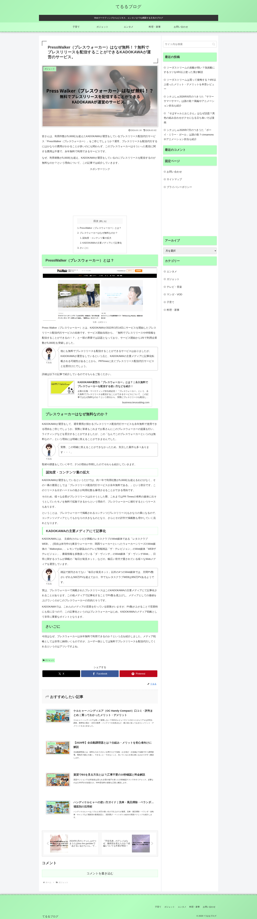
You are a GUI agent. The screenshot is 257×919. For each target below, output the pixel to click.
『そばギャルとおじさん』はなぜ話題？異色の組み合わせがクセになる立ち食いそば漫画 (189, 118)
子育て (158, 907)
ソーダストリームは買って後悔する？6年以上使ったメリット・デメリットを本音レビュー (190, 84)
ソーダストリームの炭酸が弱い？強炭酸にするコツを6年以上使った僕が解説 (189, 70)
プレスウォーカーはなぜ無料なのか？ (99, 233)
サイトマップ (174, 179)
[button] (213, 44)
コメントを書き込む (100, 873)
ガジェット (49, 660)
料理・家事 (194, 907)
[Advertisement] (100, 192)
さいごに (84, 248)
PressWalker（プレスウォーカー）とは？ (100, 228)
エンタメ (182, 907)
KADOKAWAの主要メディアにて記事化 (102, 243)
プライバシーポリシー (179, 187)
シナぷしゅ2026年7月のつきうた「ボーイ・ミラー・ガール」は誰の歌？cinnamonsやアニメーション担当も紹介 (189, 135)
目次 (95, 221)
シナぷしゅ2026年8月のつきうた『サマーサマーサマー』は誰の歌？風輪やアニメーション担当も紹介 (189, 101)
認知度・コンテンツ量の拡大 (96, 238)
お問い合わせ (174, 171)
